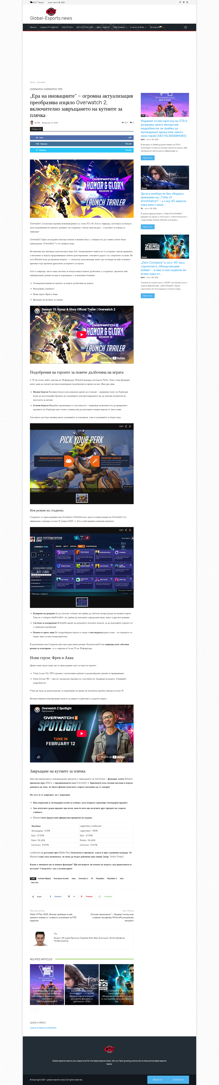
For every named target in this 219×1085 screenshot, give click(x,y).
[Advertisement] (109, 55)
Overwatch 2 (83, 879)
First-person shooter (61, 879)
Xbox (122, 879)
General (81, 984)
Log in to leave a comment (43, 1027)
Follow (128, 144)
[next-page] (36, 1010)
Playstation (100, 879)
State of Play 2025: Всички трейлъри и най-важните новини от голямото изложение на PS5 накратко (53, 917)
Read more (147, 158)
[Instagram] (183, 2)
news (74, 879)
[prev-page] (32, 1010)
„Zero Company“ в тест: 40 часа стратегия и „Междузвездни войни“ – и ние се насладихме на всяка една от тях (116, 996)
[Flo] (32, 123)
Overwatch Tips (53, 89)
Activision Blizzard (44, 879)
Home (32, 82)
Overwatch (41, 82)
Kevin (143, 139)
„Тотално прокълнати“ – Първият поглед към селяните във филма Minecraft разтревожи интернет (112, 917)
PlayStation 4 (112, 879)
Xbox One (34, 883)
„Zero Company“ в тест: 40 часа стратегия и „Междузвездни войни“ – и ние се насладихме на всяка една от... (163, 268)
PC (92, 879)
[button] (185, 27)
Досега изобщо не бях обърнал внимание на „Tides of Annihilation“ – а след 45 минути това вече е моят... (163, 199)
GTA (46, 984)
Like (130, 138)
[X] (187, 2)
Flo (38, 123)
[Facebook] (180, 2)
